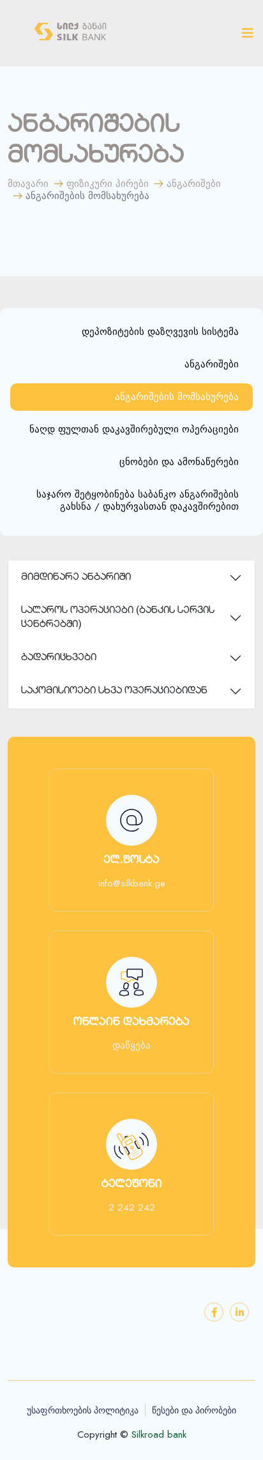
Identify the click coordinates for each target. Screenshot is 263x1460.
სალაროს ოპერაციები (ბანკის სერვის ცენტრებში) (117, 617)
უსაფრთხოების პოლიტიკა (83, 1410)
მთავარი (28, 184)
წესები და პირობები (194, 1411)
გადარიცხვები (58, 658)
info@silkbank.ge (131, 884)
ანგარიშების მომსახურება (177, 397)
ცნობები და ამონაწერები (179, 462)
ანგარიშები (194, 184)
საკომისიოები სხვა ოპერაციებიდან (114, 691)
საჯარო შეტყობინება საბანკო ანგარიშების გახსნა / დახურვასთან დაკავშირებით (137, 500)
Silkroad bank (159, 1435)
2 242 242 (132, 1208)
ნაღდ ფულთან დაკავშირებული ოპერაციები (134, 429)
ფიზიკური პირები (107, 184)
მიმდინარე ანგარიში (76, 577)
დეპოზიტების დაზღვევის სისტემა (160, 332)
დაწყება (131, 1046)
